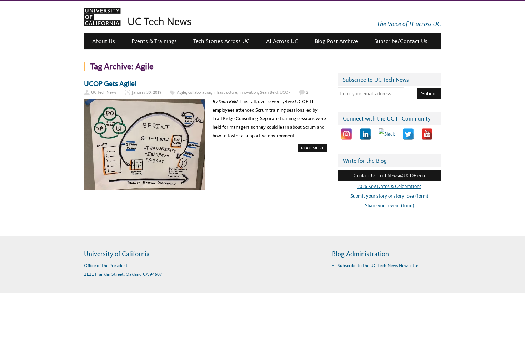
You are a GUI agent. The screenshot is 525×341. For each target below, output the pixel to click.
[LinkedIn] (365, 134)
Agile (181, 92)
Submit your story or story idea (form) (389, 196)
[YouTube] (427, 134)
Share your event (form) (389, 206)
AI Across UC (282, 41)
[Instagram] (346, 134)
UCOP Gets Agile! (110, 83)
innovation (248, 92)
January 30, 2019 (146, 92)
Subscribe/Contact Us (401, 41)
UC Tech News (103, 92)
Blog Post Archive (336, 41)
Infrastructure (225, 92)
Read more (314, 148)
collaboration (199, 92)
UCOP (285, 92)
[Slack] (386, 134)
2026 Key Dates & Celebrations (389, 186)
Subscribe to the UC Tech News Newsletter (379, 265)
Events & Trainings (154, 41)
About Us (103, 41)
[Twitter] (408, 134)
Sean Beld (269, 92)
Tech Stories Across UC (221, 41)
